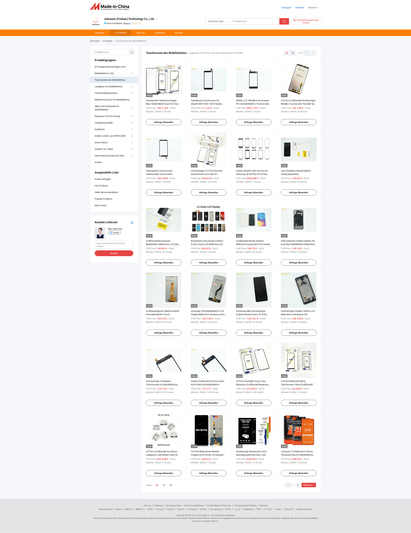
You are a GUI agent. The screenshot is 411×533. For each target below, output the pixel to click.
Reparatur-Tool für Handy (107, 116)
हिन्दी (258, 509)
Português (192, 509)
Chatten (115, 232)
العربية (237, 509)
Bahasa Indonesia (304, 509)
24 (157, 485)
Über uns (140, 32)
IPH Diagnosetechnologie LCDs (110, 66)
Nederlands (248, 509)
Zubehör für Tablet (104, 149)
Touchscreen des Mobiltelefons (110, 79)
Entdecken (160, 32)
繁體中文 (140, 509)
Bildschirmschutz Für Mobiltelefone (112, 99)
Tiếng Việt (288, 509)
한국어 (228, 509)
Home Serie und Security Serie (109, 155)
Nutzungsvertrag (173, 505)
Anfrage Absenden (163, 122)
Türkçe (278, 509)
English (118, 509)
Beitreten (299, 7)
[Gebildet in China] (110, 6)
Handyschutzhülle (104, 122)
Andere (98, 162)
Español (170, 509)
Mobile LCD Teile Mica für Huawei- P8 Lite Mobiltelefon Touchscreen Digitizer (252, 104)
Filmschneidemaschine (106, 93)
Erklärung (159, 505)
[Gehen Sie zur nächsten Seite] (313, 53)
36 (163, 485)
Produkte (122, 32)
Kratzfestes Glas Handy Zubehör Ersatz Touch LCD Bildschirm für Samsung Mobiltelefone (207, 244)
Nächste (307, 484)
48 (170, 485)
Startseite (99, 32)
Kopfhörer (100, 129)
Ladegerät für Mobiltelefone (108, 86)
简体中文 (128, 509)
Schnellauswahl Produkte (245, 505)
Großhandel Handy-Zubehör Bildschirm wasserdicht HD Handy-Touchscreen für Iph (253, 244)
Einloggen (286, 7)
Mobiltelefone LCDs (104, 73)
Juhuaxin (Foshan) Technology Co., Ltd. (129, 19)
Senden (114, 253)
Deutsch (180, 509)
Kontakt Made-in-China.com (219, 505)
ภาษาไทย (268, 509)
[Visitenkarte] (132, 222)
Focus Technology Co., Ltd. (202, 515)
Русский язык (216, 509)
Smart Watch (101, 142)
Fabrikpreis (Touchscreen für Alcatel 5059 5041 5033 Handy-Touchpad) (206, 104)
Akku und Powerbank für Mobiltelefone (107, 108)
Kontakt (179, 32)
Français (160, 509)
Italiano (203, 509)
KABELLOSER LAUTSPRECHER (110, 135)
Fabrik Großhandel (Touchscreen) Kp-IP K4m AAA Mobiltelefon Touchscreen (207, 384)
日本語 (150, 509)
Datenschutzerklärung (193, 505)
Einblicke (263, 505)
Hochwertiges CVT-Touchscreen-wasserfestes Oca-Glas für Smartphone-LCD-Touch (207, 174)
